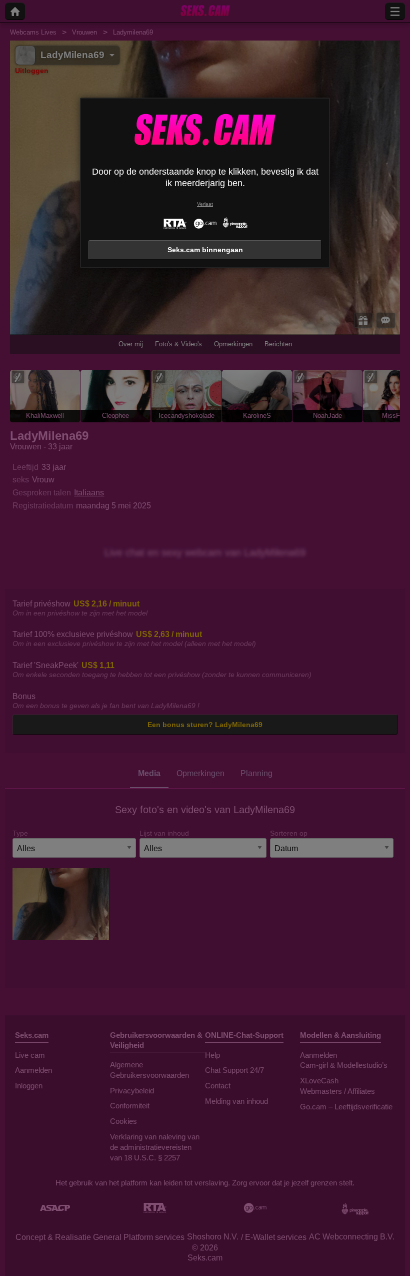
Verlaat (205, 204)
